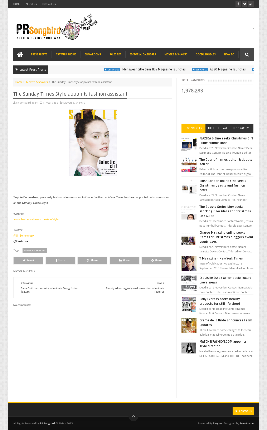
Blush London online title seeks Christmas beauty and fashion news (222, 185)
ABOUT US (31, 4)
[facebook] (238, 4)
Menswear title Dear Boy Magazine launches (147, 69)
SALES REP (115, 54)
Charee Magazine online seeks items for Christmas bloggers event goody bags (226, 237)
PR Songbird (47, 423)
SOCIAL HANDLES (206, 54)
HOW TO (229, 54)
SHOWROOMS (93, 54)
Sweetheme (247, 423)
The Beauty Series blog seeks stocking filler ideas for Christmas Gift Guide (225, 211)
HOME (16, 4)
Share (61, 260)
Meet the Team (217, 128)
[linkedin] (251, 4)
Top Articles (193, 128)
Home (19, 82)
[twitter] (244, 4)
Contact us (245, 410)
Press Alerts (105, 69)
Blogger (218, 423)
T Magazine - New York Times (221, 258)
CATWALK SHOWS (66, 54)
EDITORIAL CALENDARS (143, 54)
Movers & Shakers (37, 82)
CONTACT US (49, 4)
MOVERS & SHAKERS (176, 54)
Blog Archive (241, 128)
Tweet (30, 260)
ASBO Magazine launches (221, 69)
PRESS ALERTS (39, 54)
